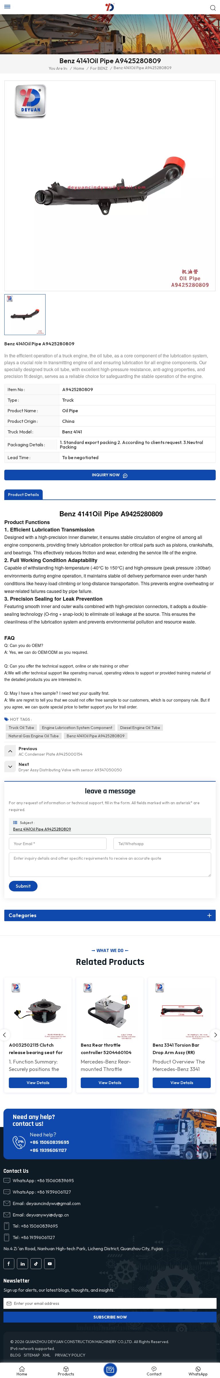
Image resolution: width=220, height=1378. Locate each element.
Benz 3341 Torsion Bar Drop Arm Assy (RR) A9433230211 (104, 1049)
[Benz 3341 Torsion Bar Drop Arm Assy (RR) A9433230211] (110, 1011)
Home (79, 68)
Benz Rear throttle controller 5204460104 (34, 1048)
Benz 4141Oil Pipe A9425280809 (96, 735)
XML (46, 1355)
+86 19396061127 (48, 1150)
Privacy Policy (70, 1355)
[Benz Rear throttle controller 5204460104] (38, 1011)
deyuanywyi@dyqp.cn (47, 1215)
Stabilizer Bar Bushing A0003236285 (176, 1048)
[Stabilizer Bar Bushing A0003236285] (182, 1011)
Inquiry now (106, 474)
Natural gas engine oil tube (34, 735)
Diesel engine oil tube (140, 727)
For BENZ (99, 68)
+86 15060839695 (49, 1142)
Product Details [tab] (23, 494)
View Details (38, 1082)
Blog (15, 1355)
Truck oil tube (21, 727)
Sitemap (32, 1355)
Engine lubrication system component (77, 727)
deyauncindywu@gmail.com (53, 1203)
